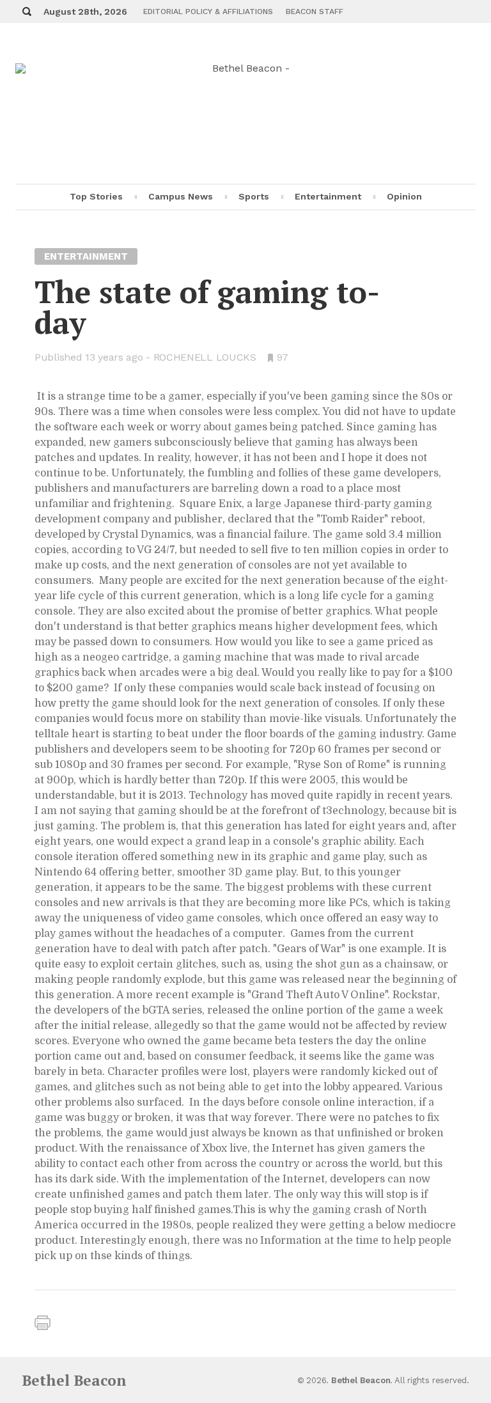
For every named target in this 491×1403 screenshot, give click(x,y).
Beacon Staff (314, 11)
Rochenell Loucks (204, 357)
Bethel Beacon (74, 1380)
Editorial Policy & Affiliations (208, 11)
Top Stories (96, 196)
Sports (253, 196)
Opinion (404, 196)
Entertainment (328, 196)
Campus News (180, 196)
